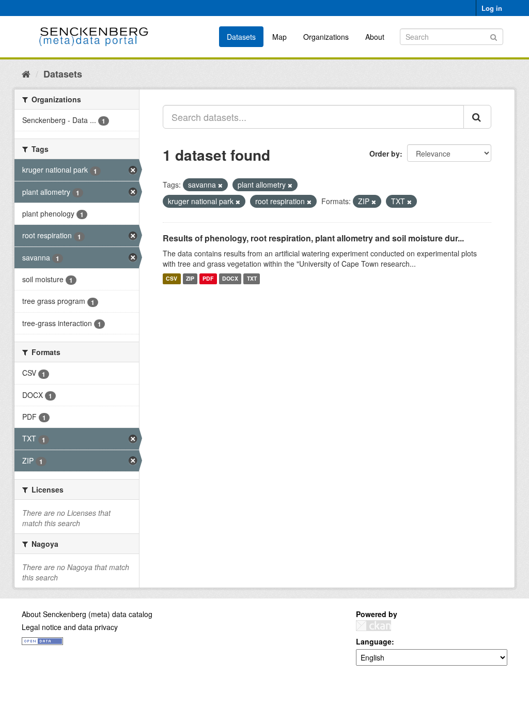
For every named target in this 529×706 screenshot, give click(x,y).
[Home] (26, 73)
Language (374, 641)
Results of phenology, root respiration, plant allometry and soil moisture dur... (313, 238)
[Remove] (220, 185)
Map (279, 37)
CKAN (373, 625)
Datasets (241, 37)
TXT (252, 279)
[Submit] (493, 36)
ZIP (190, 279)
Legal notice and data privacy (70, 627)
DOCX (230, 279)
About (374, 37)
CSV (171, 279)
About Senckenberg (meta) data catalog (87, 614)
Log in (491, 8)
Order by (384, 153)
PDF (208, 279)
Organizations (326, 37)
